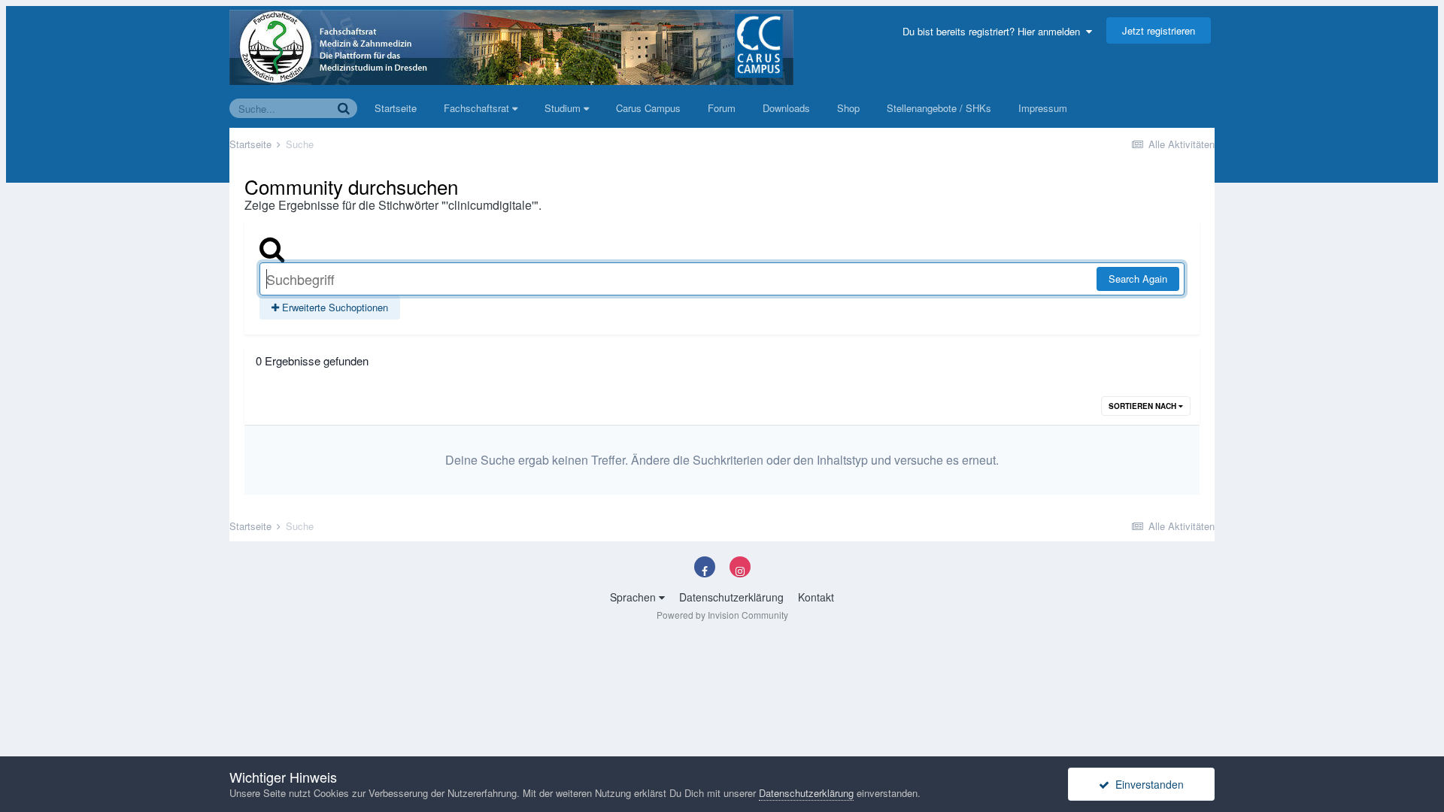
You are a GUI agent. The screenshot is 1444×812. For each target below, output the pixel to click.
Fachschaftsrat (478, 108)
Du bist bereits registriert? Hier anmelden (994, 31)
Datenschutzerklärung (731, 596)
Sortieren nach (1144, 406)
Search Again (1138, 278)
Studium (564, 108)
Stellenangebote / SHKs (939, 108)
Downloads (786, 108)
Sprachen (634, 596)
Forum (722, 108)
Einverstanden (1146, 784)
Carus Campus (648, 108)
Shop (848, 108)
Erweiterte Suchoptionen (333, 307)
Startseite (396, 108)
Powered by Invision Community (722, 614)
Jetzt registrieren (1158, 30)
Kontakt (816, 596)
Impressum (1042, 108)
